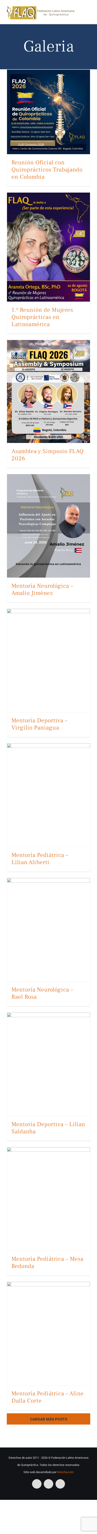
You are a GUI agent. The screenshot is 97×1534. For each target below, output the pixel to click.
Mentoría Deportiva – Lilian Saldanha (48, 1127)
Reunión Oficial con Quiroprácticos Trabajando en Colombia (47, 170)
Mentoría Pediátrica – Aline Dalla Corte (48, 1397)
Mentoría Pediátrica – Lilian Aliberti (40, 858)
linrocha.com (65, 1472)
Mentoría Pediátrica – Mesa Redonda (47, 1262)
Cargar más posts (48, 1419)
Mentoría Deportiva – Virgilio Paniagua (40, 724)
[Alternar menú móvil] (88, 10)
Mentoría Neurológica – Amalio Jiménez (42, 589)
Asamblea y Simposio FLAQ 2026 (48, 454)
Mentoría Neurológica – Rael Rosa (42, 993)
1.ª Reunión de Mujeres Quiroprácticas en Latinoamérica (42, 317)
